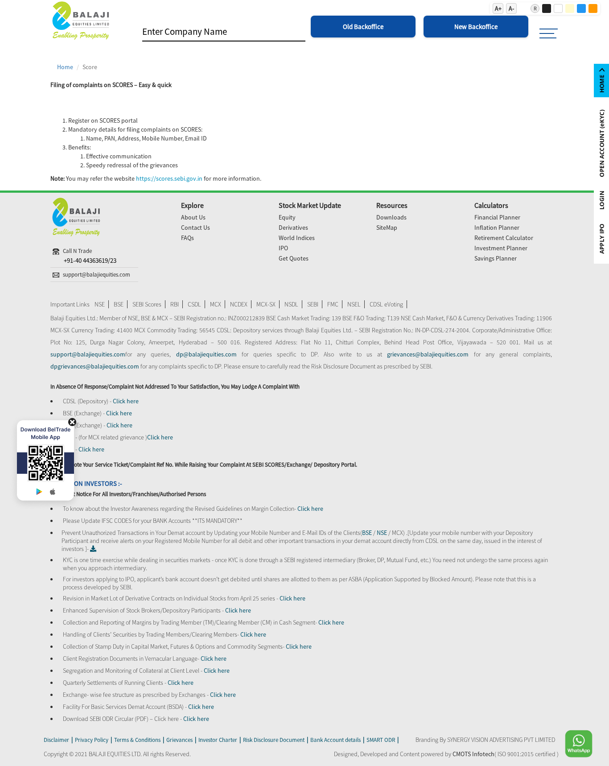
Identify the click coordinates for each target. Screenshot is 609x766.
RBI (174, 304)
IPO (283, 248)
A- (511, 8)
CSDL (194, 304)
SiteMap (386, 228)
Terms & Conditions (137, 740)
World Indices (297, 238)
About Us (193, 217)
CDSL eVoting (386, 304)
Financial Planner (497, 217)
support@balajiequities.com (87, 354)
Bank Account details (335, 740)
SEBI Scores (146, 304)
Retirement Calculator (503, 238)
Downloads (391, 217)
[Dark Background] (546, 8)
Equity (287, 217)
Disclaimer (56, 740)
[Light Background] (558, 8)
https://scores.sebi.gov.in (169, 178)
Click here (126, 401)
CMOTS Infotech (473, 754)
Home (65, 67)
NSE (100, 304)
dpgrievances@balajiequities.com (95, 366)
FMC (332, 304)
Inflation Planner (496, 228)
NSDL (291, 304)
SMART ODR (380, 740)
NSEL (354, 304)
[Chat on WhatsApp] (573, 743)
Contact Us (195, 228)
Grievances (179, 740)
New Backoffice (476, 26)
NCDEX (238, 304)
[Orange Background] (592, 8)
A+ (498, 8)
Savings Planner (495, 258)
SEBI (312, 304)
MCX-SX (266, 304)
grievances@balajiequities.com (428, 354)
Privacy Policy (91, 740)
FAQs (187, 238)
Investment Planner (500, 248)
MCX (215, 304)
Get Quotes (294, 258)
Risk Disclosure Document (273, 740)
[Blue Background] (581, 8)
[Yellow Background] (569, 8)
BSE (118, 304)
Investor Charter (217, 740)
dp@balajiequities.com (206, 354)
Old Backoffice (363, 26)
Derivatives (293, 228)
